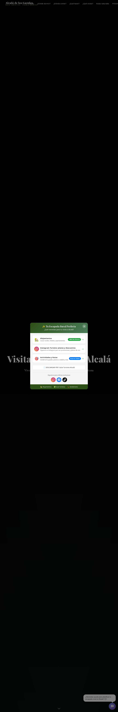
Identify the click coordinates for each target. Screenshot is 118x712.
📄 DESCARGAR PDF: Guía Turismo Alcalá (59, 367)
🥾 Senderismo (72, 387)
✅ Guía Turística (59, 387)
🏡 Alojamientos (46, 387)
